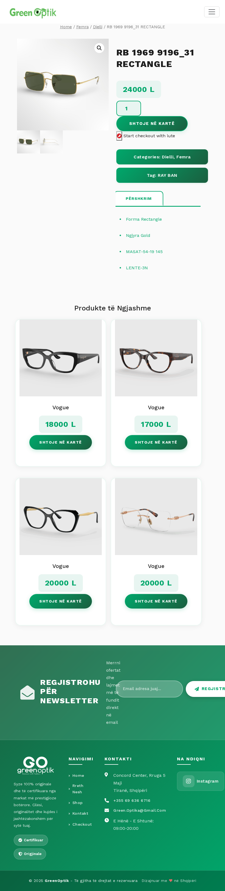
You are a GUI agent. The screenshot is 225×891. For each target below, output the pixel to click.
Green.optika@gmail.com (139, 810)
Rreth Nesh (78, 788)
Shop (77, 802)
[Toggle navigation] (212, 11)
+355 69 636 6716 (131, 800)
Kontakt (80, 813)
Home (66, 26)
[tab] (138, 199)
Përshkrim (139, 198)
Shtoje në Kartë (152, 123)
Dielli (97, 26)
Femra (82, 26)
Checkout (82, 824)
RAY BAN (168, 175)
